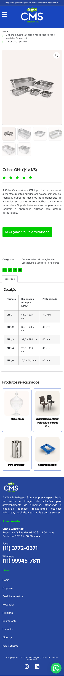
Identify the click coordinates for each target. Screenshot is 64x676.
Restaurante (22, 38)
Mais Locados (42, 34)
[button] (56, 55)
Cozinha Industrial (15, 34)
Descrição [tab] (9, 278)
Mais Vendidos (38, 262)
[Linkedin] (37, 666)
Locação (29, 34)
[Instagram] (27, 666)
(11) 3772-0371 (20, 548)
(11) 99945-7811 (21, 560)
